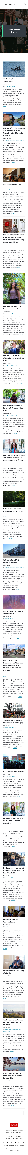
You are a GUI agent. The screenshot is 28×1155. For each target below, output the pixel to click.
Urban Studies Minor (9, 828)
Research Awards (8, 618)
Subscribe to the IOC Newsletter (14, 1138)
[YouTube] (23, 1142)
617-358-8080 (9, 1136)
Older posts (16, 1113)
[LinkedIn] (8, 1142)
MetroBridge (7, 189)
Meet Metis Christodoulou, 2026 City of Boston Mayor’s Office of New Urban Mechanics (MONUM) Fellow (14, 457)
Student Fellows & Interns (10, 247)
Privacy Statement (14, 1150)
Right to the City (12, 86)
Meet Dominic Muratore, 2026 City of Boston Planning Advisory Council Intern (13, 358)
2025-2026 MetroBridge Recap (12, 184)
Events (6, 86)
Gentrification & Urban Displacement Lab (14, 140)
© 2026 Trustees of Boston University (14, 1145)
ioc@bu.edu (18, 1136)
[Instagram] (4, 1142)
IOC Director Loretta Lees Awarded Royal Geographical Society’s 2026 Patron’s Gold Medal (13, 870)
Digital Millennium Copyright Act (14, 1148)
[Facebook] (20, 1142)
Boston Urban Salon (9, 1029)
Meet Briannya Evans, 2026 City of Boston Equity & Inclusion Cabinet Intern (13, 407)
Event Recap (7, 926)
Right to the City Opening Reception (13, 771)
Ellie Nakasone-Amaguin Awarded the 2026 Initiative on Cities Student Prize (13, 820)
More (5, 106)
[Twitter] (12, 1142)
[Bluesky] (15, 1142)
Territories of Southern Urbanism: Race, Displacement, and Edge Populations (13, 1022)
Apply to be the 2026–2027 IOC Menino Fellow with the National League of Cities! (12, 1075)
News (5, 516)
